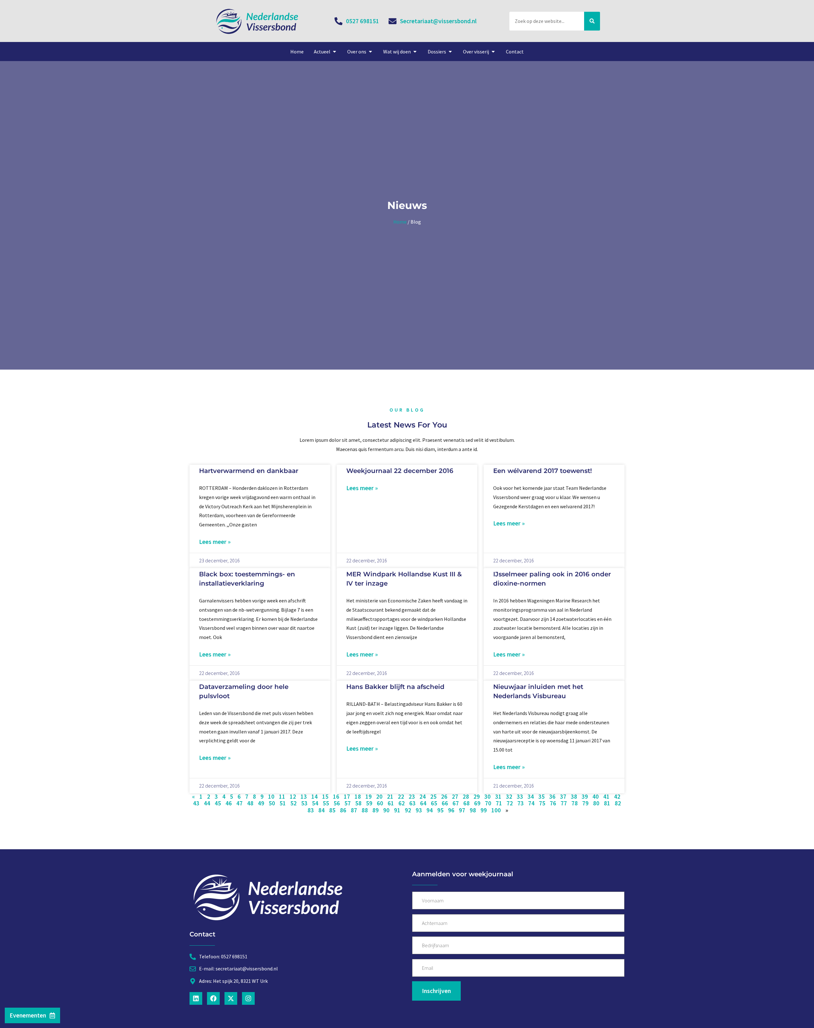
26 (444, 796)
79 (585, 803)
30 (487, 796)
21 (390, 796)
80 (596, 803)
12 (293, 796)
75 (542, 803)
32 (509, 796)
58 (358, 803)
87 (354, 810)
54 (315, 803)
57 (347, 803)
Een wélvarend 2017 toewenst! (542, 471)
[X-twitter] (230, 998)
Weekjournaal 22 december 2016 (399, 471)
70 (488, 803)
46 (228, 803)
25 (433, 796)
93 (419, 810)
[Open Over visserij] (493, 51)
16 (336, 796)
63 (412, 803)
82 (618, 803)
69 (477, 803)
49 (261, 803)
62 (401, 803)
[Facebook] (213, 998)
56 (337, 803)
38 (574, 796)
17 (347, 796)
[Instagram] (248, 998)
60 (380, 803)
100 (496, 810)
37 (563, 796)
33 (520, 796)
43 (196, 803)
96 (451, 810)
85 (332, 810)
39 (585, 796)
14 (314, 796)
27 (455, 796)
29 (476, 796)
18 (358, 796)
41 (606, 796)
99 (483, 810)
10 (271, 796)
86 (343, 810)
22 (401, 796)
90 (386, 810)
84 (321, 810)
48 (250, 803)
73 (520, 803)
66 (445, 803)
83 (310, 810)
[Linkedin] (196, 998)
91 (397, 810)
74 (531, 803)
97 (462, 810)
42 (617, 796)
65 (434, 803)
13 (303, 796)
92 (408, 810)
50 (272, 803)
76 (553, 803)
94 (429, 810)
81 (607, 803)
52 (293, 803)
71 (499, 803)
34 (531, 796)
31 (498, 796)
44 (207, 803)
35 (541, 796)
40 (595, 796)
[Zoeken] (592, 21)
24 (422, 796)
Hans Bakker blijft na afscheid (395, 687)
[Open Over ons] (370, 51)
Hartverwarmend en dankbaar (248, 471)
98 (473, 810)
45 (218, 803)
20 (379, 796)
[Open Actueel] (334, 51)
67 (455, 803)
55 (326, 803)
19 (368, 796)
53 (304, 803)
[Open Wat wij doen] (414, 51)
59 (369, 803)
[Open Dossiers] (450, 51)
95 (440, 810)
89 (375, 810)
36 (552, 796)
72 (510, 803)
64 (423, 803)
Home (400, 222)
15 (325, 796)
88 (365, 810)
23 (412, 796)
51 (282, 803)
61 (391, 803)
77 (564, 803)
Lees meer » (215, 541)
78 (574, 803)
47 (239, 803)
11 (282, 796)
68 (466, 803)
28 (466, 796)
